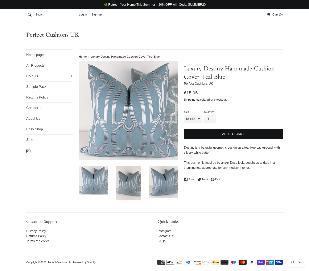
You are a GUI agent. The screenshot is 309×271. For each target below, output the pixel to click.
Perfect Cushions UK (52, 35)
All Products (35, 65)
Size (186, 111)
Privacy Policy (36, 231)
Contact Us (165, 236)
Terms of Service (38, 241)
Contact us (34, 108)
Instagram (165, 231)
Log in (83, 14)
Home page (35, 55)
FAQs (162, 241)
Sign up (97, 14)
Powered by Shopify (84, 262)
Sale (29, 139)
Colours (49, 76)
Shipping (189, 99)
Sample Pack (36, 86)
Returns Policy (37, 97)
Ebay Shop (34, 129)
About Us (33, 118)
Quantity (209, 111)
